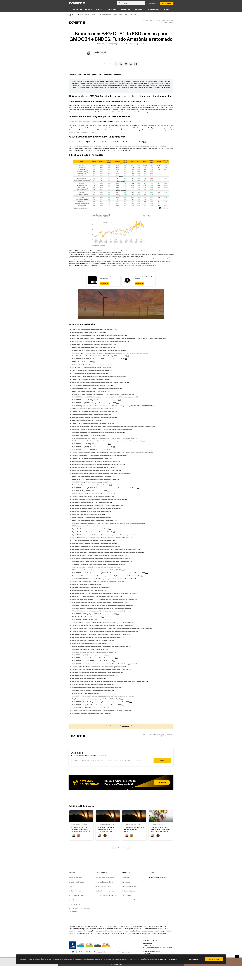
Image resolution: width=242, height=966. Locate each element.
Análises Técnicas (75, 891)
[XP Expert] (77, 3)
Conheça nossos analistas (158, 878)
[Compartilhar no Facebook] (116, 64)
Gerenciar (163, 959)
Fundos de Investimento (77, 895)
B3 (73, 952)
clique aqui (88, 107)
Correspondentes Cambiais (99, 953)
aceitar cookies (214, 959)
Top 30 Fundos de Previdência (105, 895)
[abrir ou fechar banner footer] (237, 956)
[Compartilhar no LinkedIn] (131, 64)
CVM (88, 952)
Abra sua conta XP (166, 3)
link (147, 101)
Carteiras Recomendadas (104, 882)
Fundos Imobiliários (75, 878)
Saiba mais (173, 959)
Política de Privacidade (130, 887)
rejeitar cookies (194, 959)
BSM (80, 952)
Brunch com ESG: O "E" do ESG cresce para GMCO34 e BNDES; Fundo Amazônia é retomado (108, 15)
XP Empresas (127, 895)
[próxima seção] (128, 847)
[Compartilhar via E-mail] (136, 64)
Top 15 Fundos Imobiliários (104, 878)
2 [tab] (121, 847)
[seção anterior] (114, 847)
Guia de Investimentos (76, 882)
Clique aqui (104, 283)
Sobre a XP (126, 878)
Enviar (162, 760)
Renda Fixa (72, 900)
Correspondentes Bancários (122, 953)
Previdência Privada (75, 904)
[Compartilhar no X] (121, 64)
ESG (75, 15)
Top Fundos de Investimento (105, 891)
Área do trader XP (128, 900)
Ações (71, 887)
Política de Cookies (129, 891)
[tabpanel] (81, 825)
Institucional (126, 882)
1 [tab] (118, 847)
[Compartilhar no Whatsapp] (126, 64)
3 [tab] (124, 847)
